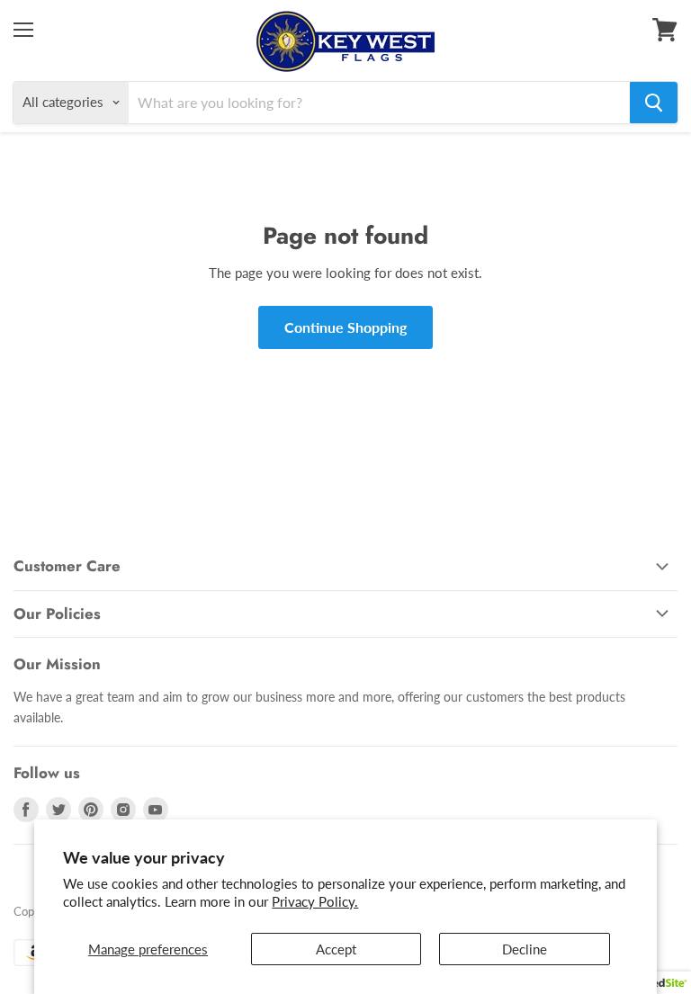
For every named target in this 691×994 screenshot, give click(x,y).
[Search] (654, 102)
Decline (524, 949)
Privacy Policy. (315, 901)
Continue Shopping (345, 327)
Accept (336, 949)
